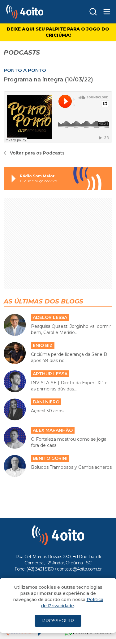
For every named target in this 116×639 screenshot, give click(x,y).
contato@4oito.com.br (79, 569)
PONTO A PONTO (25, 70)
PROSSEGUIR (58, 621)
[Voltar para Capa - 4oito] (35, 12)
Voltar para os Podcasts (37, 153)
